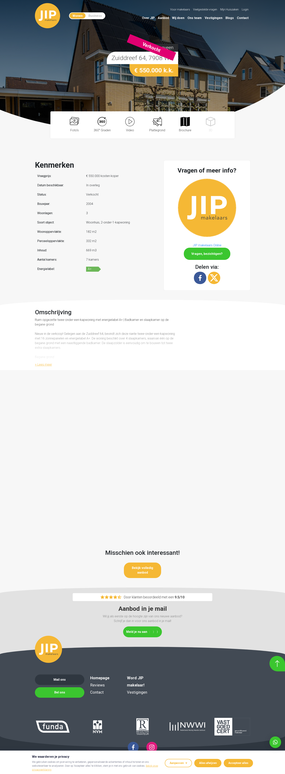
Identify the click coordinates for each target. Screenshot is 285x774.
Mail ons (60, 679)
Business (95, 16)
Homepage (99, 678)
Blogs (229, 18)
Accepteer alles (238, 763)
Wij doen (178, 18)
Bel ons (59, 692)
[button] (207, 207)
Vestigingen (213, 18)
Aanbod (163, 18)
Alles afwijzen (208, 763)
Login (245, 9)
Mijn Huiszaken (229, 9)
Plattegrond (157, 130)
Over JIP (148, 18)
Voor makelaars (180, 9)
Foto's (74, 130)
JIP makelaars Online (207, 245)
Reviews (97, 685)
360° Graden (102, 130)
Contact (243, 18)
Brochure (185, 130)
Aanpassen (177, 763)
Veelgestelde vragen (205, 9)
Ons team (194, 18)
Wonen (78, 16)
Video (130, 130)
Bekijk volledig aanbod (142, 570)
